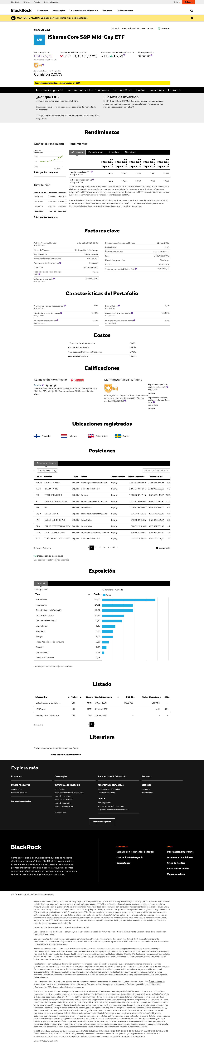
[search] (191, 10)
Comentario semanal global (109, 789)
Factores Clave (122, 90)
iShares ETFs (16, 789)
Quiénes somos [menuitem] (125, 11)
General (38, 385)
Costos (140, 90)
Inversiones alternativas (64, 806)
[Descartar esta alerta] (192, 18)
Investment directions (106, 793)
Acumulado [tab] (114, 152)
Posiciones (156, 90)
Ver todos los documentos (66, 755)
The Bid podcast (104, 803)
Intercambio (41, 697)
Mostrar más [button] (164, 548)
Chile (176, 2)
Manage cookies (176, 874)
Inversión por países (62, 796)
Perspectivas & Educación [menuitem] (84, 11)
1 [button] (91, 548)
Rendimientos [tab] (78, 144)
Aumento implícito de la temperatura (68, 987)
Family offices (60, 789)
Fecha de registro (40, 192)
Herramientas (147, 793)
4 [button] (104, 548)
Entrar (188, 2)
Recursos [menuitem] (107, 11)
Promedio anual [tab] (95, 152)
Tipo (37, 594)
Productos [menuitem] (42, 11)
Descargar (165, 28)
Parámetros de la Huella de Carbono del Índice (66, 984)
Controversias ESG (42, 987)
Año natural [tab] (130, 152)
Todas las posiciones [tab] (46, 463)
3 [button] (100, 548)
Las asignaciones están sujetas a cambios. (53, 666)
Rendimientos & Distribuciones (88, 90)
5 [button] (108, 548)
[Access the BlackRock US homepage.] (26, 849)
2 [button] (95, 548)
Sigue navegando (102, 822)
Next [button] (116, 547)
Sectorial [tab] (41, 583)
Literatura (174, 90)
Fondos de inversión (19, 793)
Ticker (38, 477)
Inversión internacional (64, 800)
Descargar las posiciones (50, 556)
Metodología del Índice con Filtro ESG (143, 984)
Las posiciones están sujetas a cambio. (51, 560)
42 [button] (114, 548)
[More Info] (124, 55)
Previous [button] (89, 548)
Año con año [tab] (77, 152)
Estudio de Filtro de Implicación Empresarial (106, 984)
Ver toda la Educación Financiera (111, 806)
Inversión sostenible (62, 803)
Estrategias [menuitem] (59, 11)
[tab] (50, 159)
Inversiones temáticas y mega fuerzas (69, 793)
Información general (49, 90)
